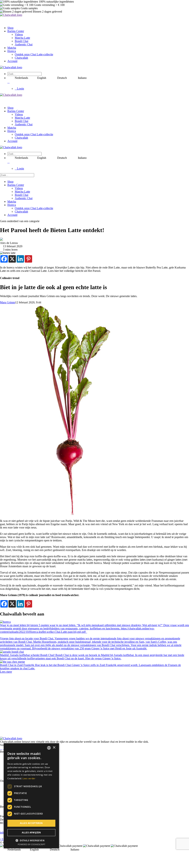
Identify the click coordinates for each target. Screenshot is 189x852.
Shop (10, 27)
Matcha (11, 47)
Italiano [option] (82, 77)
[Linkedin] (20, 259)
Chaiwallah (21, 57)
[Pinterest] (28, 259)
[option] (38, 78)
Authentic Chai (23, 44)
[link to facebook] (1, 748)
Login (20, 88)
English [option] (41, 77)
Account (12, 61)
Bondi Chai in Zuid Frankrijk (17, 665)
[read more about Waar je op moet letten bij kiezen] (5, 621)
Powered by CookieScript (31, 844)
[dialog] (31, 795)
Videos (19, 34)
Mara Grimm (7, 302)
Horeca (11, 51)
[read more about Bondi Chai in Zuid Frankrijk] (12, 661)
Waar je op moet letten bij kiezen (19, 625)
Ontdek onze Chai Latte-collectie (34, 54)
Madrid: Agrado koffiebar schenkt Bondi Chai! (27, 655)
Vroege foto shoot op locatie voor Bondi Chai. (27, 638)
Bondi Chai (21, 41)
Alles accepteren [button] (31, 823)
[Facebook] (4, 259)
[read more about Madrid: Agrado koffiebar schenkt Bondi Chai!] (12, 651)
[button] (31, 840)
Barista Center (15, 31)
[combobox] (49, 748)
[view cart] (8, 81)
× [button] (54, 747)
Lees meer (6, 671)
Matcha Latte (22, 37)
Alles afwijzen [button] (31, 832)
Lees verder (29, 778)
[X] (12, 259)
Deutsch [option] (62, 77)
